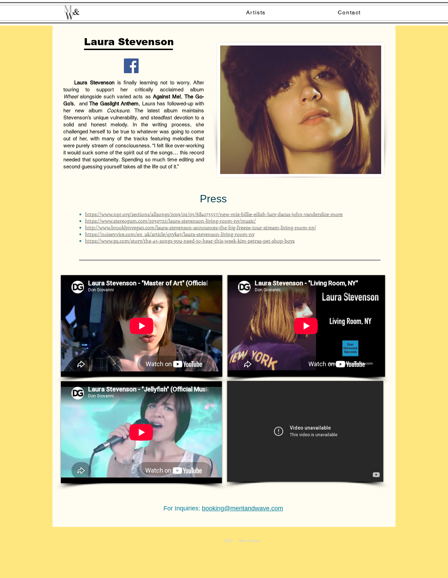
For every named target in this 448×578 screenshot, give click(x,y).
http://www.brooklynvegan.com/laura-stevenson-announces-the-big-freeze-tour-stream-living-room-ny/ (200, 227)
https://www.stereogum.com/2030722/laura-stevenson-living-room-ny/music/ (170, 220)
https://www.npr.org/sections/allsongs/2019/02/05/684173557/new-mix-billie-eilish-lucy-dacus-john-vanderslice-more (214, 214)
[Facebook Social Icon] (131, 65)
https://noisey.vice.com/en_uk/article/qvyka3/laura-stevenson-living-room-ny (169, 234)
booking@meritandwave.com (242, 508)
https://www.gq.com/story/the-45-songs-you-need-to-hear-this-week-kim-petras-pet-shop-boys (190, 240)
